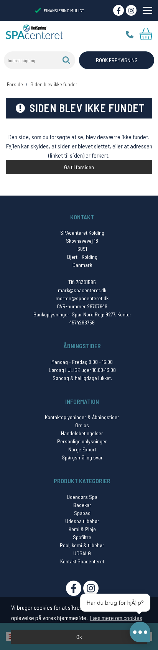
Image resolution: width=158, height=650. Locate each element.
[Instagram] (131, 10)
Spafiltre (82, 537)
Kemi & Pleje (82, 529)
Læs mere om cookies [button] (116, 617)
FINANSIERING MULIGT (64, 10)
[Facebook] (118, 10)
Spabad (82, 513)
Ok (79, 637)
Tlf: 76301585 (82, 282)
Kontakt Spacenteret (82, 561)
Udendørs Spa (82, 497)
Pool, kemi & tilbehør (82, 545)
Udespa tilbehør (82, 521)
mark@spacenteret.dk (82, 290)
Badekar (82, 505)
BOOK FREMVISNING (117, 60)
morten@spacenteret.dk (82, 298)
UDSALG (82, 553)
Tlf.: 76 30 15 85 (129, 34)
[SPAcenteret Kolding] (34, 31)
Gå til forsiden (79, 167)
